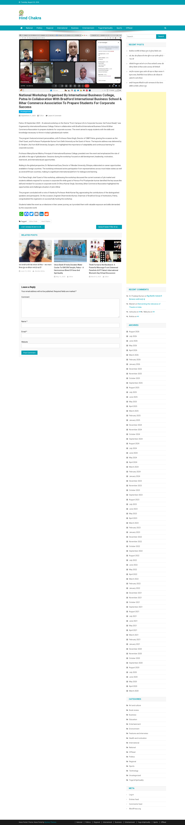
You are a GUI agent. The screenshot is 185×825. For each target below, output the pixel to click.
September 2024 (136, 439)
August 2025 (134, 388)
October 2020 (134, 658)
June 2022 (133, 565)
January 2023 (134, 532)
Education (133, 719)
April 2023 (133, 518)
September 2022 (136, 551)
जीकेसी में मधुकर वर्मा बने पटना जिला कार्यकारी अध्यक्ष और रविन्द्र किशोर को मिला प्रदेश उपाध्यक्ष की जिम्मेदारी (146, 65)
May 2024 (133, 458)
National (29, 28)
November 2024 (135, 430)
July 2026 (133, 336)
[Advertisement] (146, 188)
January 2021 (134, 644)
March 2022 (134, 579)
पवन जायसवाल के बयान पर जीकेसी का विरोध (33, 227)
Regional (49, 28)
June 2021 (133, 621)
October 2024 (134, 434)
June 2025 (133, 397)
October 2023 (134, 490)
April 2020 (133, 686)
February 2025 (135, 416)
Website (24, 342)
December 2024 (135, 425)
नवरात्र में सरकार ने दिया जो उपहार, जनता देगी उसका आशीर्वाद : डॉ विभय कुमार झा (110, 227)
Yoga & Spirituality (105, 28)
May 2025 (133, 402)
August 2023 (134, 500)
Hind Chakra (30, 18)
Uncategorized (25, 111)
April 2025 (133, 406)
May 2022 (133, 570)
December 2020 (135, 649)
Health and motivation (138, 738)
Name (24, 321)
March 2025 (134, 411)
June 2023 (133, 509)
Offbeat (129, 28)
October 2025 (134, 378)
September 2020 (136, 663)
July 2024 (133, 448)
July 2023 (133, 504)
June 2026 (133, 341)
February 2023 (135, 528)
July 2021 (133, 616)
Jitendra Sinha (39, 271)
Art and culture (135, 705)
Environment (134, 729)
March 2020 (134, 691)
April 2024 (133, 462)
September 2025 (136, 383)
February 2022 (135, 584)
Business (75, 28)
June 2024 (133, 453)
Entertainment (88, 28)
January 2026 (134, 364)
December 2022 (135, 537)
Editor (41, 116)
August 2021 (134, 612)
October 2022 (134, 546)
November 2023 (135, 486)
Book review (134, 710)
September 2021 (136, 607)
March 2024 (134, 467)
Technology (133, 771)
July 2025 (133, 392)
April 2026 (133, 350)
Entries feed (134, 799)
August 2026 (134, 332)
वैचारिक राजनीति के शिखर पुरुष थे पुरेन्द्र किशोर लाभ (145, 51)
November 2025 (135, 374)
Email (24, 332)
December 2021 (135, 593)
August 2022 (134, 556)
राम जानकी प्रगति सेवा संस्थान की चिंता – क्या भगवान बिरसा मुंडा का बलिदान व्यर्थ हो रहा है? (35, 266)
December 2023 (135, 481)
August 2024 (134, 444)
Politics (39, 28)
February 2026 (135, 360)
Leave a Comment (54, 116)
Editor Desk (33, 221)
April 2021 (133, 630)
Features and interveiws (138, 733)
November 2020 (135, 654)
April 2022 (133, 574)
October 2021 (134, 602)
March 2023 (134, 523)
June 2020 (133, 677)
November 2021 (135, 598)
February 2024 (135, 472)
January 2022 (134, 588)
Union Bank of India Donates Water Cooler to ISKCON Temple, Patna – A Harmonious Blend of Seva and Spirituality (69, 269)
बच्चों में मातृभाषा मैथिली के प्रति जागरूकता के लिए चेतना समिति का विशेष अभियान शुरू (146, 84)
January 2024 (134, 476)
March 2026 (134, 355)
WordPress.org (135, 809)
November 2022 (135, 542)
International (62, 28)
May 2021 (133, 626)
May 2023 (133, 514)
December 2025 (135, 369)
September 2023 (136, 495)
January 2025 (134, 420)
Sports (119, 28)
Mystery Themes (50, 822)
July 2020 (133, 672)
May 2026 (133, 346)
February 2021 (135, 640)
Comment (25, 297)
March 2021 (134, 635)
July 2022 (133, 560)
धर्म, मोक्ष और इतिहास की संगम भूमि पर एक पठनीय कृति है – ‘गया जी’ (146, 57)
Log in (131, 795)
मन (140, 312)
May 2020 (133, 682)
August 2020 (134, 668)
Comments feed (135, 804)
